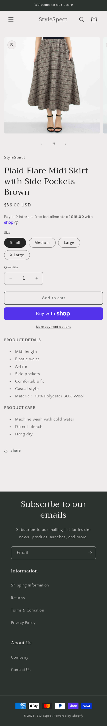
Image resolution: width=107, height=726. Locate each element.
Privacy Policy (23, 623)
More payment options (53, 327)
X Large (17, 255)
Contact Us (21, 670)
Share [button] (15, 450)
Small (15, 243)
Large (69, 243)
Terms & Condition (27, 610)
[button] (11, 19)
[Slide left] (41, 144)
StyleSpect (45, 715)
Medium (42, 243)
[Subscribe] (90, 552)
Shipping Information (30, 585)
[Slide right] (66, 144)
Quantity (11, 267)
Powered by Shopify (68, 715)
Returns (18, 598)
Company (19, 657)
